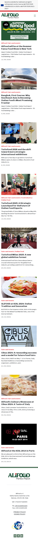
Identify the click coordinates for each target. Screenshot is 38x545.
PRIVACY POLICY (20, 512)
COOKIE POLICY (19, 514)
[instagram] (15, 535)
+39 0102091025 (21, 506)
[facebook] (18, 535)
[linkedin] (21, 535)
